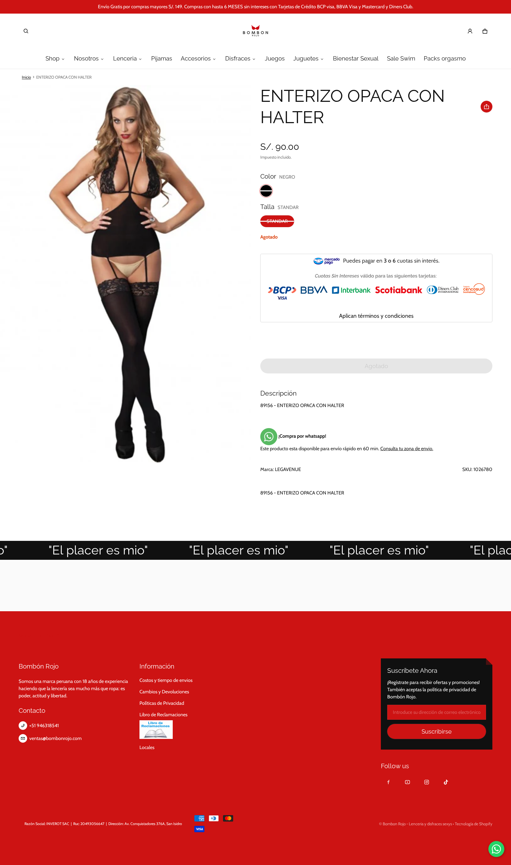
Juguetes (306, 58)
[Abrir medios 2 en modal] (125, 273)
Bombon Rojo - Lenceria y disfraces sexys (417, 823)
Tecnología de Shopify (473, 823)
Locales (146, 747)
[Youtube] (407, 782)
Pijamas (161, 58)
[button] (26, 31)
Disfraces (237, 58)
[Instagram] (426, 782)
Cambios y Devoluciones (164, 692)
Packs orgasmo (445, 58)
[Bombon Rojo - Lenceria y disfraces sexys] (255, 31)
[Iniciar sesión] (470, 31)
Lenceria (125, 58)
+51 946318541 (44, 726)
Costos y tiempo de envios (165, 680)
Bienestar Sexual (355, 58)
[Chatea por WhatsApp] (496, 849)
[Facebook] (388, 782)
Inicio (26, 77)
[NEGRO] (266, 191)
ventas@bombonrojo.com (55, 738)
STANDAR (277, 221)
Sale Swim (401, 58)
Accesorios (196, 58)
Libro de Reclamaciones (163, 715)
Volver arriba (36, 635)
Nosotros (86, 58)
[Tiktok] (445, 782)
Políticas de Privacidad (161, 703)
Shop (53, 58)
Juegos (275, 58)
